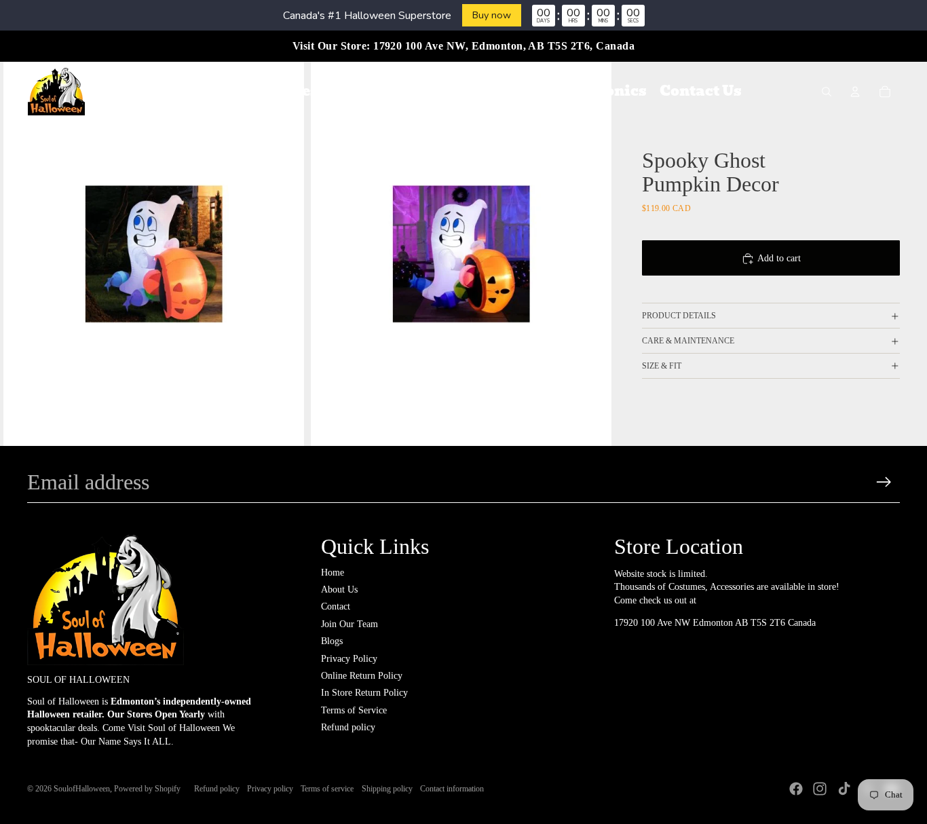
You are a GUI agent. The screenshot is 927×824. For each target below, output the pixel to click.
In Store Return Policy (364, 693)
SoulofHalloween (82, 788)
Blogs (332, 641)
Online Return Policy (361, 676)
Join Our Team (349, 624)
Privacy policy (270, 788)
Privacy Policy (349, 659)
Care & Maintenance (688, 340)
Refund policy (348, 727)
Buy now (491, 15)
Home (332, 572)
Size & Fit (661, 366)
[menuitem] (208, 92)
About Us (339, 589)
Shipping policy (387, 788)
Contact (335, 606)
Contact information (452, 788)
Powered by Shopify (147, 788)
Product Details (679, 315)
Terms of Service (354, 710)
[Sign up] (884, 482)
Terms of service (327, 788)
